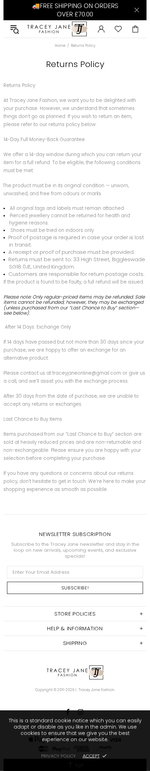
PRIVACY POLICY (58, 755)
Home (60, 45)
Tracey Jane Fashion (57, 29)
